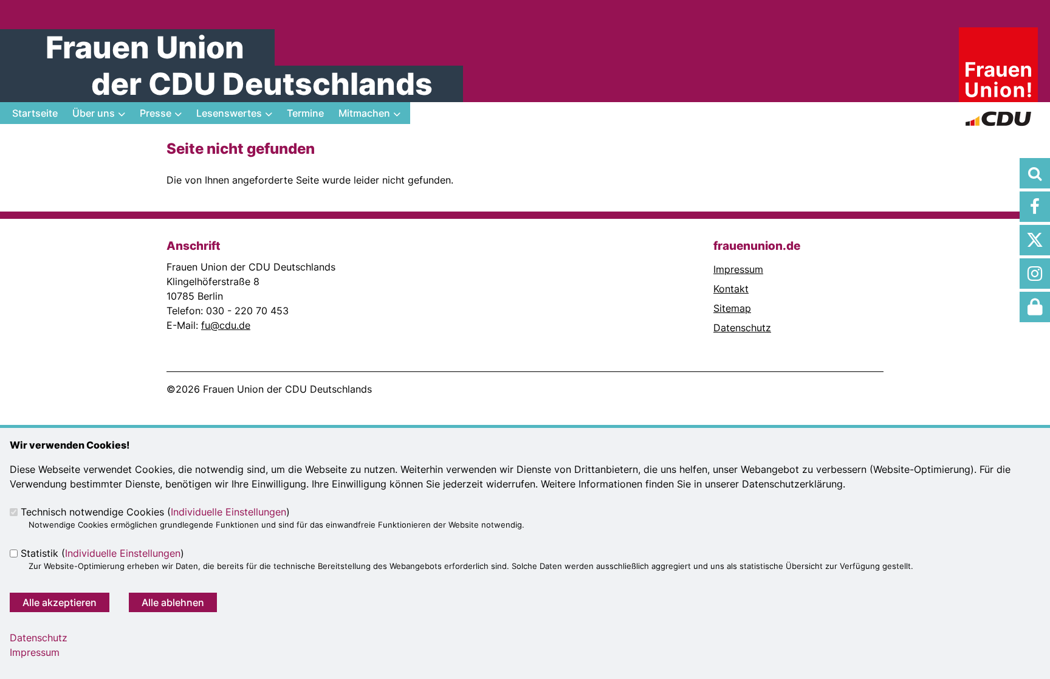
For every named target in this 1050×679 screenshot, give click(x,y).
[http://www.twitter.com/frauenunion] (1035, 240)
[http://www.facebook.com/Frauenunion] (1035, 206)
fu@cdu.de (225, 325)
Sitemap (732, 308)
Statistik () (102, 553)
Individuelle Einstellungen (228, 512)
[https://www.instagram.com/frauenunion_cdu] (1035, 273)
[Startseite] (998, 35)
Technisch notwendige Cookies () (155, 512)
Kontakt (731, 289)
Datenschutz (742, 328)
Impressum (738, 269)
